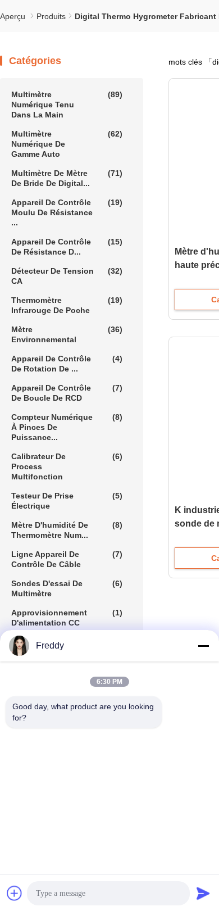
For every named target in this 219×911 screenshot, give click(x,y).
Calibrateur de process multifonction (66, 466)
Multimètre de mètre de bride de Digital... (66, 178)
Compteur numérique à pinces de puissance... (66, 427)
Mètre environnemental (66, 334)
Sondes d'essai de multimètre (66, 588)
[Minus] (203, 645)
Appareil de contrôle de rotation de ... (66, 363)
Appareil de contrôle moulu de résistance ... (66, 212)
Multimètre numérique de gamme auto (66, 143)
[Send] (203, 893)
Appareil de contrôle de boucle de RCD (66, 392)
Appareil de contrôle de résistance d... (66, 246)
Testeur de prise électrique (66, 500)
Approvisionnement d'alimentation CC (66, 617)
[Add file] (14, 893)
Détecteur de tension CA (66, 275)
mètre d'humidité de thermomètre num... (66, 530)
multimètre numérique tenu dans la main (66, 104)
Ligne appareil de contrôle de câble (66, 559)
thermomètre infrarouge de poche (66, 305)
